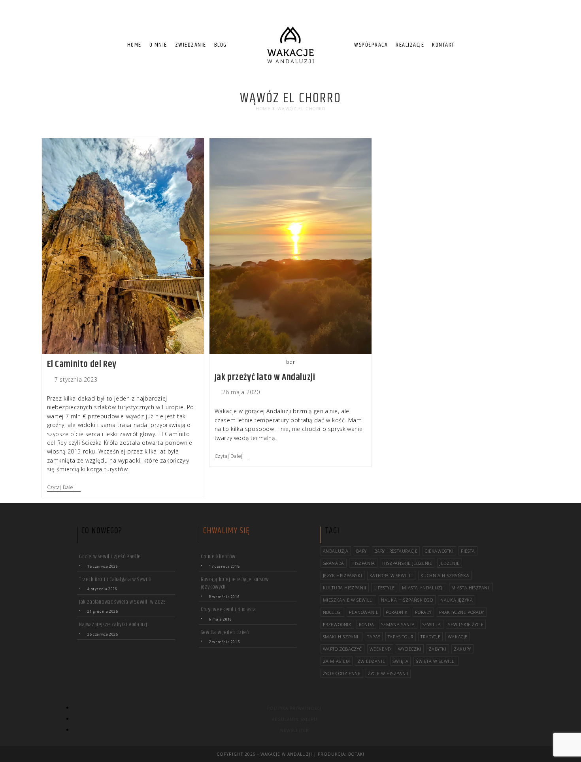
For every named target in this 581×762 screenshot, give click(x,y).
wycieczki (409, 649)
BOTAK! (356, 754)
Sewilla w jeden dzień (225, 632)
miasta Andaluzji (423, 588)
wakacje (458, 637)
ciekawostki (439, 551)
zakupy (462, 649)
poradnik (397, 612)
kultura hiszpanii (344, 588)
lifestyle (384, 588)
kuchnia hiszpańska (445, 575)
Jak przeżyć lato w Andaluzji (265, 377)
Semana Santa (398, 624)
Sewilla (432, 624)
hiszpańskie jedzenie (407, 563)
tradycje (430, 637)
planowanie (363, 612)
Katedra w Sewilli (391, 575)
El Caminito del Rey (82, 364)
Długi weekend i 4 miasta (228, 609)
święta (400, 661)
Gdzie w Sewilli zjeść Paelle (110, 556)
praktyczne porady (461, 612)
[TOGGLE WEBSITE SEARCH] (465, 45)
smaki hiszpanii (341, 637)
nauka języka (456, 600)
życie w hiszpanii (388, 673)
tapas (373, 637)
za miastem (336, 661)
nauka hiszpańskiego (407, 600)
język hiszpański (342, 575)
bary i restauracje (396, 551)
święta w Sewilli (436, 661)
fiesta (468, 551)
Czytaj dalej (64, 488)
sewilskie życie (465, 624)
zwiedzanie (371, 661)
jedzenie (450, 563)
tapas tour (400, 637)
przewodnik (337, 624)
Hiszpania (363, 563)
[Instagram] (530, 16)
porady (423, 612)
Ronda (366, 624)
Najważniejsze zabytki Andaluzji (114, 624)
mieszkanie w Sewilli (348, 600)
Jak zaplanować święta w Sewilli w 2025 (122, 602)
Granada (333, 563)
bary (361, 551)
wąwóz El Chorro (301, 108)
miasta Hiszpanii (471, 588)
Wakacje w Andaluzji (286, 754)
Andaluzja (336, 551)
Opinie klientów (218, 556)
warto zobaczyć (342, 649)
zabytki (437, 649)
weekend (380, 649)
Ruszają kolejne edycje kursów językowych (234, 583)
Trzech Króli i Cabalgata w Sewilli (115, 579)
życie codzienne (342, 673)
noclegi (332, 612)
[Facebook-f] (515, 16)
